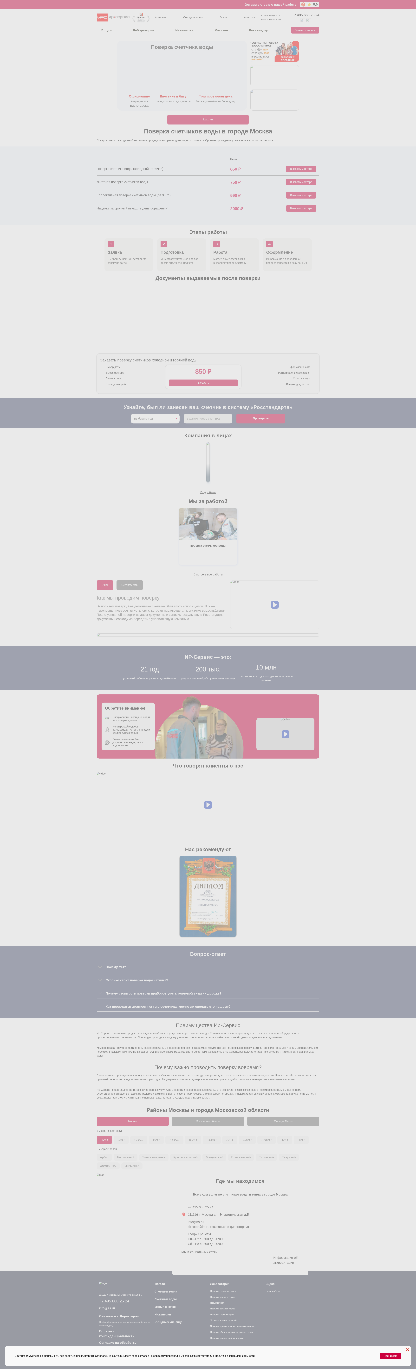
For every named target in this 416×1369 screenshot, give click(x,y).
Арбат (104, 1157)
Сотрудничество (193, 17)
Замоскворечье (153, 1157)
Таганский (266, 1157)
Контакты (249, 17)
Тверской (289, 1157)
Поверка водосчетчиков (222, 1297)
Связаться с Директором (119, 1316)
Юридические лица (168, 1322)
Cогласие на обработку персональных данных (117, 1345)
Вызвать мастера (301, 168)
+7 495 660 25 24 (305, 15)
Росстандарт (259, 30)
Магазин (221, 30)
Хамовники (108, 1166)
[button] (275, 605)
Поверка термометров (222, 1314)
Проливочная (217, 1302)
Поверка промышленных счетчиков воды (232, 1326)
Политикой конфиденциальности (235, 1356)
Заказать (208, 119)
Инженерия (184, 30)
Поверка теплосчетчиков (223, 1291)
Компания (161, 17)
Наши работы (273, 1291)
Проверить (261, 418)
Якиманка (132, 1166)
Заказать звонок (305, 30)
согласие (143, 1356)
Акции (223, 17)
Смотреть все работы (208, 574)
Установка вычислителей (223, 1320)
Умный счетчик (165, 1306)
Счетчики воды (166, 1299)
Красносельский (185, 1157)
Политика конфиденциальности (116, 1333)
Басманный (125, 1157)
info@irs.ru (196, 1222)
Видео (270, 1284)
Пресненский (241, 1157)
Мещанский (214, 1157)
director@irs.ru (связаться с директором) (218, 1227)
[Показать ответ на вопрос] (100, 967)
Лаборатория (143, 30)
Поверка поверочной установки (227, 1338)
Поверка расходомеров (222, 1308)
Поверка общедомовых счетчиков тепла (231, 1332)
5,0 (315, 4)
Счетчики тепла (166, 1291)
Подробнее (208, 492)
